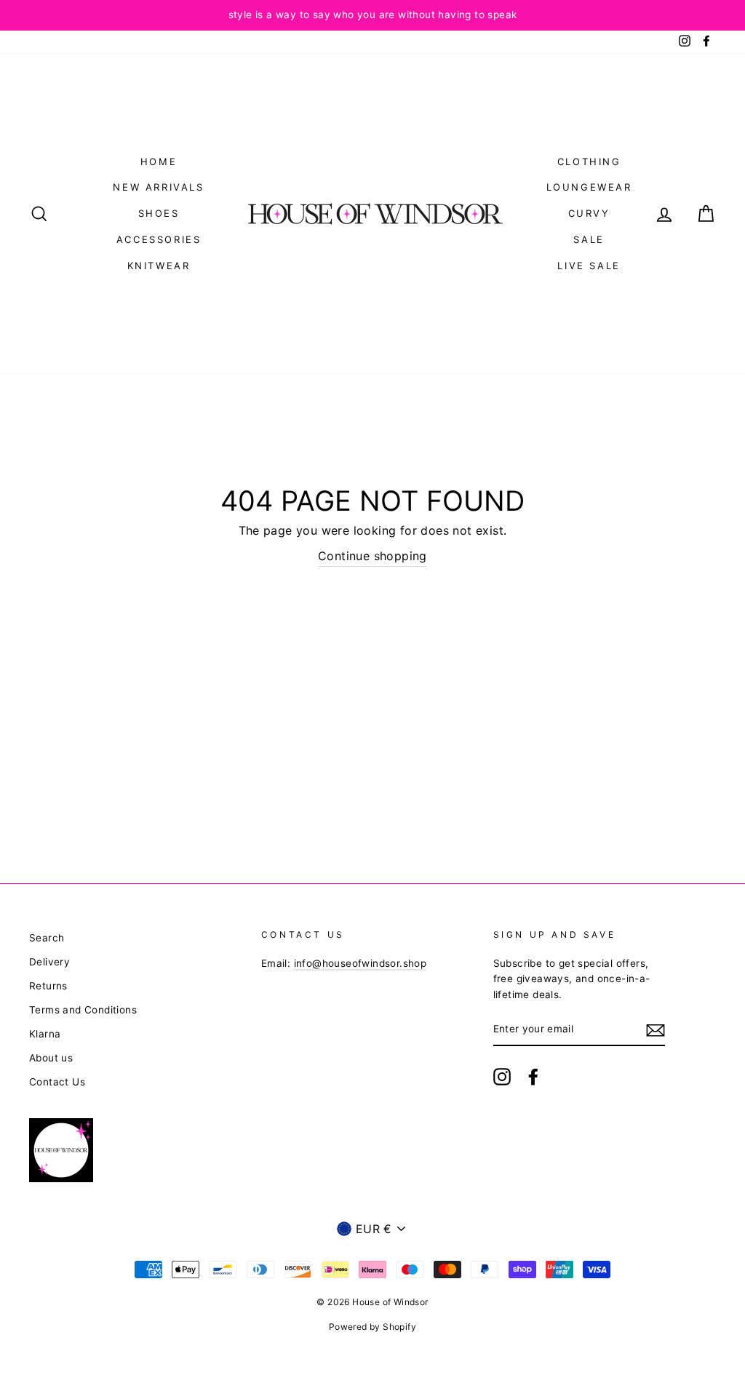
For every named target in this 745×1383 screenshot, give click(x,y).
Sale (588, 239)
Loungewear (589, 187)
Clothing (589, 161)
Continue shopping (372, 556)
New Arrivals (158, 187)
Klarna (44, 1034)
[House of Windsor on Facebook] (533, 1076)
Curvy (589, 213)
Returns (48, 986)
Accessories (159, 239)
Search (46, 938)
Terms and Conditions (83, 1010)
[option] (372, 15)
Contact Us (57, 1082)
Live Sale (588, 265)
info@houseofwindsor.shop (360, 963)
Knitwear (159, 265)
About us (51, 1058)
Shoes (159, 213)
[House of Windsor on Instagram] (502, 1076)
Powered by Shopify (372, 1326)
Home (158, 161)
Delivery (49, 962)
